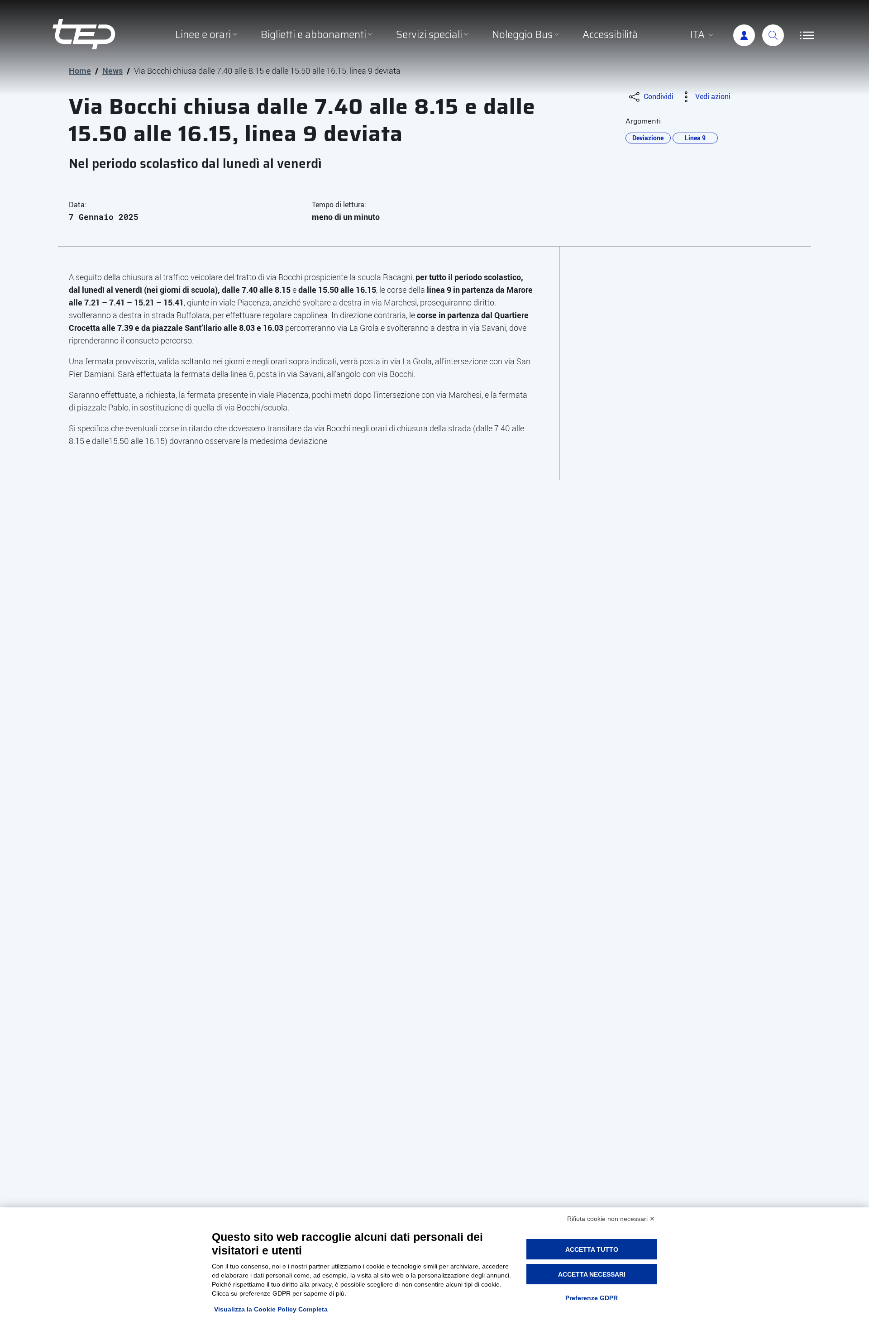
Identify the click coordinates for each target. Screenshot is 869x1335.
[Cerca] (773, 35)
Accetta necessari (591, 1274)
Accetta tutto (591, 1249)
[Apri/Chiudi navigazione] (806, 35)
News (112, 70)
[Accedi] (744, 35)
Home (80, 70)
